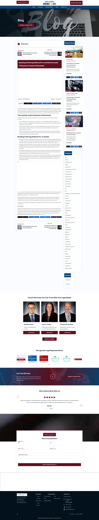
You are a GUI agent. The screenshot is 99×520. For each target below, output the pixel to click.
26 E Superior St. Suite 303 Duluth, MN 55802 (69, 503)
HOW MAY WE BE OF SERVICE (23, 456)
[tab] (45, 410)
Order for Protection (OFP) (70, 217)
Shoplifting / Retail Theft (69, 246)
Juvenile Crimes (59, 99)
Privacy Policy (71, 516)
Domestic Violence (68, 179)
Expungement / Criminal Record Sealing (72, 193)
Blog (57, 7)
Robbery (66, 236)
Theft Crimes (67, 258)
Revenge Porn (67, 234)
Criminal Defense (68, 171)
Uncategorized (67, 265)
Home (34, 7)
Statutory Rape (67, 256)
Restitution (67, 232)
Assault (66, 159)
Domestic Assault (68, 176)
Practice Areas (49, 7)
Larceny (66, 205)
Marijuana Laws (68, 208)
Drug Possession (68, 183)
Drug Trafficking (68, 186)
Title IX (71, 59)
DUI (65, 188)
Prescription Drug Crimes (69, 222)
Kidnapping (72, 93)
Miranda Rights (68, 210)
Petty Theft (67, 220)
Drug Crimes (67, 181)
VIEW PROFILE (31, 332)
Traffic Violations (68, 263)
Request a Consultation (26, 25)
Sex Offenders (67, 241)
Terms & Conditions (78, 516)
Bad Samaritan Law (68, 162)
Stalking (76, 93)
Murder (66, 212)
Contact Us (64, 7)
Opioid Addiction (68, 215)
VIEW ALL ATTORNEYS (49, 339)
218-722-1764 (77, 3)
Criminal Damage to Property (70, 169)
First (19, 444)
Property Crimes (68, 227)
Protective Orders (68, 229)
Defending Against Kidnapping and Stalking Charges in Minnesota (73, 99)
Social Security (67, 249)
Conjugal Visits (68, 167)
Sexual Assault (67, 244)
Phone (53, 450)
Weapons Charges (68, 268)
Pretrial (66, 224)
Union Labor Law (57, 500)
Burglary (66, 164)
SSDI (66, 251)
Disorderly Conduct (68, 174)
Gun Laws (67, 195)
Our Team (40, 7)
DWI (66, 191)
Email (21, 450)
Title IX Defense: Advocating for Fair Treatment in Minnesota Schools (72, 65)
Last (50, 444)
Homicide (67, 198)
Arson (66, 157)
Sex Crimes (67, 239)
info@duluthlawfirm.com (70, 511)
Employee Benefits (47, 502)
